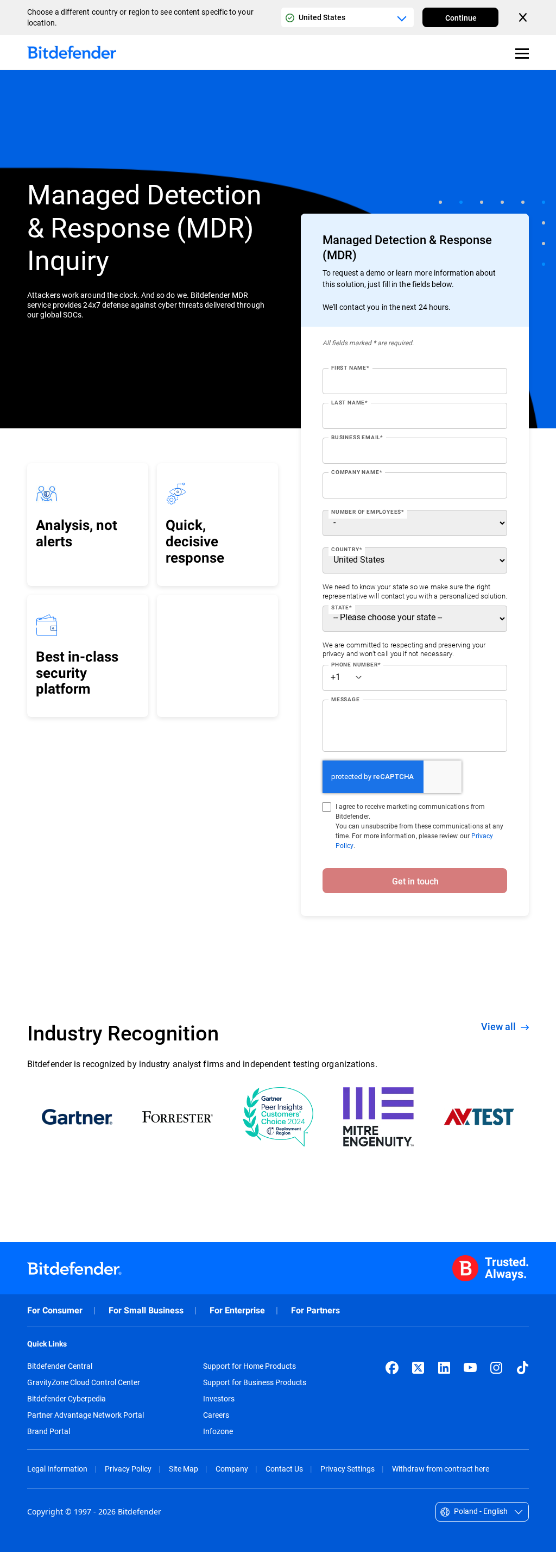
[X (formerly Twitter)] (418, 1367)
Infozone (218, 1431)
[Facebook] (392, 1367)
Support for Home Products (249, 1366)
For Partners (315, 1310)
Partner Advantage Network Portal (85, 1415)
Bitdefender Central (59, 1366)
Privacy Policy (128, 1468)
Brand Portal (48, 1431)
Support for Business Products (254, 1382)
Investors (219, 1399)
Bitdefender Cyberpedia (66, 1399)
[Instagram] (496, 1367)
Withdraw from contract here (440, 1468)
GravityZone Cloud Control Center (83, 1382)
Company (232, 1468)
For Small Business (146, 1310)
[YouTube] (470, 1367)
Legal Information (57, 1468)
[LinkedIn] (444, 1367)
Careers (216, 1415)
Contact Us (284, 1468)
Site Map (183, 1468)
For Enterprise (237, 1310)
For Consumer (55, 1310)
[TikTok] (522, 1367)
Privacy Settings (347, 1468)
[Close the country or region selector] (524, 17)
